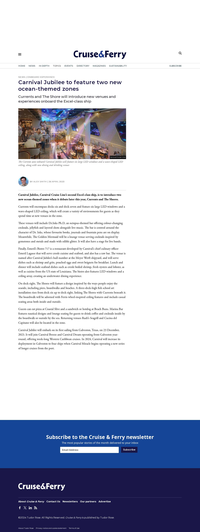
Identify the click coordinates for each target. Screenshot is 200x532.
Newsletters (70, 501)
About (31, 501)
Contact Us (53, 501)
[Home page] (100, 56)
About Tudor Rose (26, 528)
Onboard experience (41, 77)
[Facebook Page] (19, 507)
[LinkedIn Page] (30, 507)
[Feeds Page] (35, 507)
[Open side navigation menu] (19, 54)
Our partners (88, 501)
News (21, 77)
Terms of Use (74, 528)
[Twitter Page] (25, 507)
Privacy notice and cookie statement (51, 528)
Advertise (105, 501)
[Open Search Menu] (180, 53)
